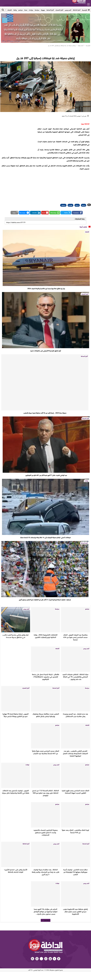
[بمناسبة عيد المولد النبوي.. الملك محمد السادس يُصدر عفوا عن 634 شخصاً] (75, 619)
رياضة (15, 9)
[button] (77, 212)
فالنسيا (70, 205)
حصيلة (77, 205)
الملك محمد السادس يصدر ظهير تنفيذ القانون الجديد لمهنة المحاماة (75, 791)
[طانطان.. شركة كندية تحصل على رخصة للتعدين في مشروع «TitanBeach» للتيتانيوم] (45, 659)
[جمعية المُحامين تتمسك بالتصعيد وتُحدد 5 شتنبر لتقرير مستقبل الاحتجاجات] (45, 815)
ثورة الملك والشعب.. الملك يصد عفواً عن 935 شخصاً (75, 831)
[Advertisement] (17, 136)
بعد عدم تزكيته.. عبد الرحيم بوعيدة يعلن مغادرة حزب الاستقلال (75, 715)
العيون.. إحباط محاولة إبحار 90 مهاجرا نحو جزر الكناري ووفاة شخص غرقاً (16, 715)
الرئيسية (84, 9)
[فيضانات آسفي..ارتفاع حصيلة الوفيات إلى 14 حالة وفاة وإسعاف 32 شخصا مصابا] (45, 507)
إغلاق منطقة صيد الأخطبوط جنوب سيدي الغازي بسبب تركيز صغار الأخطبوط (75, 911)
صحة (25, 9)
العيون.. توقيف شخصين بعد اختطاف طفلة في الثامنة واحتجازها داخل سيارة (15, 791)
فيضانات (63, 205)
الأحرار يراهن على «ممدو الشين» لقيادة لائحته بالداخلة (15, 870)
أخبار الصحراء (59, 9)
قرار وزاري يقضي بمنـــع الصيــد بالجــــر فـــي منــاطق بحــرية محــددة (16, 636)
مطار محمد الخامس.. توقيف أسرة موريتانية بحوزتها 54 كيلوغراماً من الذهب (75, 872)
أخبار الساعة (50, 9)
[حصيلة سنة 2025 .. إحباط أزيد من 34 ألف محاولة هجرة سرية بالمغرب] (44, 382)
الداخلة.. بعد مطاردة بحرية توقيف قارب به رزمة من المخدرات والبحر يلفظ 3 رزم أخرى (45, 872)
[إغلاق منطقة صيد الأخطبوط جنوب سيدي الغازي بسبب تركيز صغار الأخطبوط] (75, 894)
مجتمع (20, 9)
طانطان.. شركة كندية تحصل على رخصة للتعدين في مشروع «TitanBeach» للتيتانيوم (45, 677)
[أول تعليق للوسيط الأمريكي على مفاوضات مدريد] (45, 320)
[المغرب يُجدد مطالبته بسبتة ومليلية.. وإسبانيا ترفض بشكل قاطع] (45, 698)
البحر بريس (68, 9)
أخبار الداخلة (76, 9)
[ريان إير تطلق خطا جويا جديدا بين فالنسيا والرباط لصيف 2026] (46, 258)
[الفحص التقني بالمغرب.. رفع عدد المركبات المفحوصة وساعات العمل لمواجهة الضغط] (75, 735)
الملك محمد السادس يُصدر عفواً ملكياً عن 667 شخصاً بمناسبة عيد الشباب (45, 752)
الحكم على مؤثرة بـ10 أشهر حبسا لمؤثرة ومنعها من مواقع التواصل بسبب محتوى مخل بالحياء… (45, 911)
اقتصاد (9, 9)
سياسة (37, 9)
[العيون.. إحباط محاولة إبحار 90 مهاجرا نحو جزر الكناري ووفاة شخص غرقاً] (15, 698)
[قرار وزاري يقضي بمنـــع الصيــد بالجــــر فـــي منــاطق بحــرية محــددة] (15, 619)
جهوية (43, 9)
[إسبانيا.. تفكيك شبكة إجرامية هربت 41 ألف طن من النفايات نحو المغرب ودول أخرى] (44, 569)
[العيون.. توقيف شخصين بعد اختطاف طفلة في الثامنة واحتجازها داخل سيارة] (15, 775)
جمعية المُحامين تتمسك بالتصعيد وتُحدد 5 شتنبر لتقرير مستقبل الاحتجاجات (46, 832)
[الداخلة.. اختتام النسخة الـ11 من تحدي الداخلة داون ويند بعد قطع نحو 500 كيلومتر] (45, 775)
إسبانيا (83, 205)
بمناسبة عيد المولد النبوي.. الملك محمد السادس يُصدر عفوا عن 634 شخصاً (75, 637)
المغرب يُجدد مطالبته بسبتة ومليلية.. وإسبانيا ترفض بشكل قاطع (45, 715)
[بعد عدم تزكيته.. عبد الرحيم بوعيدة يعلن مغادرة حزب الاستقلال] (75, 698)
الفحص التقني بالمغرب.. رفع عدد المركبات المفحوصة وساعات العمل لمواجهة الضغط (75, 753)
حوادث (31, 9)
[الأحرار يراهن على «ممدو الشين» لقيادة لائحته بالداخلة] (15, 854)
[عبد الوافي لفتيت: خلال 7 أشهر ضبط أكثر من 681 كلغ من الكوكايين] (46, 444)
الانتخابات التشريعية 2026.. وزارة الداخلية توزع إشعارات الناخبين (45, 636)
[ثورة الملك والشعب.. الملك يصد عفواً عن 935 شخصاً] (75, 815)
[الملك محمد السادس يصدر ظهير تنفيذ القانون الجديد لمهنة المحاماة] (75, 775)
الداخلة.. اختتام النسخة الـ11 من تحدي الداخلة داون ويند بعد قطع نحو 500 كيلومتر (45, 793)
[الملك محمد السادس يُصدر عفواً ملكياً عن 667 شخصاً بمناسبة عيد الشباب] (45, 735)
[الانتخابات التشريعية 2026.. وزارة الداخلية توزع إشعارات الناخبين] (45, 619)
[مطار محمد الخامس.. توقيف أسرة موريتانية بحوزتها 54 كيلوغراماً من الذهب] (75, 854)
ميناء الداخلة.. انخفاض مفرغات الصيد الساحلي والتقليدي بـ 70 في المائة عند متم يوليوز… (75, 677)
